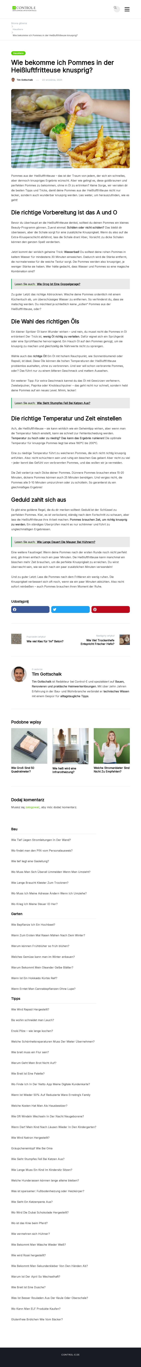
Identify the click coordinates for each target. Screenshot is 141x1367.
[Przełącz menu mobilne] (127, 9)
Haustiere (18, 53)
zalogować (32, 807)
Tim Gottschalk (25, 79)
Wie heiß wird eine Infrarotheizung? (64, 770)
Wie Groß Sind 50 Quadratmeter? (22, 769)
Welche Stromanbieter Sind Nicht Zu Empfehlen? (111, 769)
